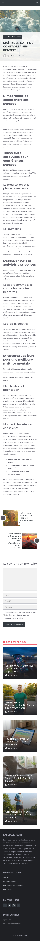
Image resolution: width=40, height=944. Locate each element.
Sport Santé (7, 920)
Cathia (11, 56)
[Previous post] (3, 518)
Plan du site (7, 889)
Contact (6, 878)
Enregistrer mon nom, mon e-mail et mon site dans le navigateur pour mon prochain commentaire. (20, 615)
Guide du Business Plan (12, 924)
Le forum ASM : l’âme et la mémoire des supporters (19, 669)
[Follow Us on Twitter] (9, 905)
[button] (37, 3)
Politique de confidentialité (13, 886)
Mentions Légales (9, 882)
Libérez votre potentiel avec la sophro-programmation (26, 518)
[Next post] (37, 541)
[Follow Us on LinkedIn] (18, 905)
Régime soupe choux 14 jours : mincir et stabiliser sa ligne (19, 778)
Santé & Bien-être (12, 37)
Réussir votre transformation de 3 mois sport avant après (19, 705)
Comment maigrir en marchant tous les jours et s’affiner (19, 815)
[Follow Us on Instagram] (14, 905)
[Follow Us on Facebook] (5, 905)
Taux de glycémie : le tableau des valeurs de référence (18, 742)
